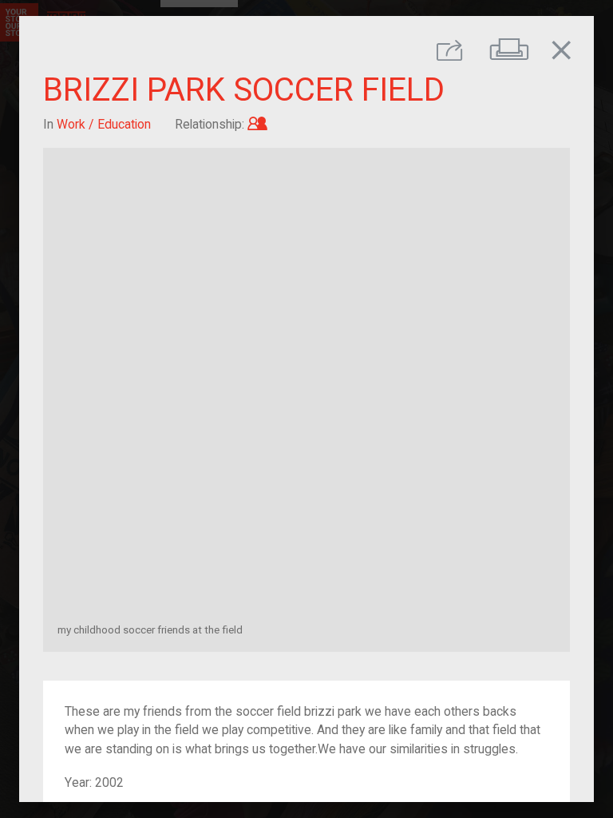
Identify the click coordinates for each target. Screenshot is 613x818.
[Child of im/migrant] (257, 124)
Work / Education (104, 124)
